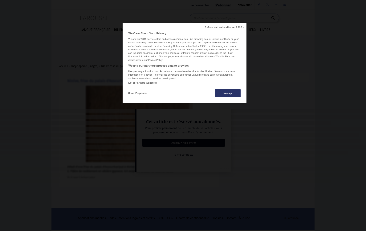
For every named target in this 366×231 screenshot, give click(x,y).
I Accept (228, 93)
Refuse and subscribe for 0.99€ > (224, 27)
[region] (184, 63)
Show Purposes (137, 93)
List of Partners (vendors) (142, 82)
